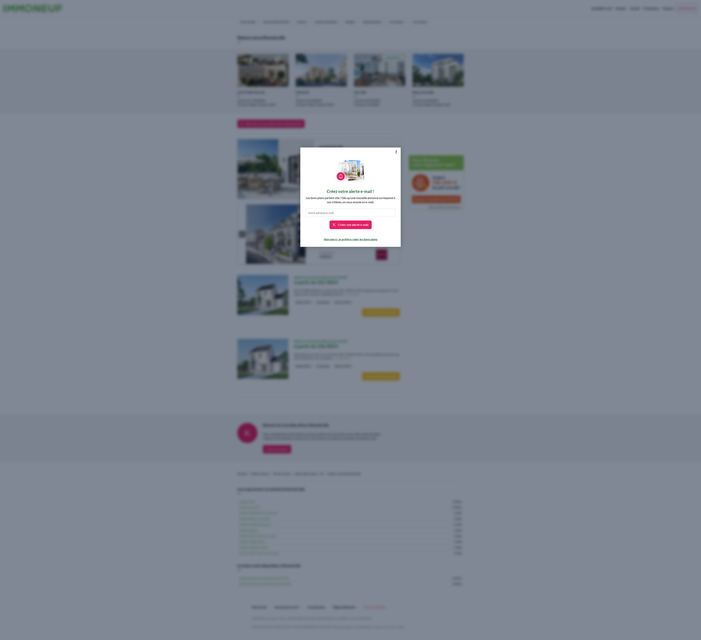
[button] (396, 152)
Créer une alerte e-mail (353, 224)
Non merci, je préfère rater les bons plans (350, 239)
